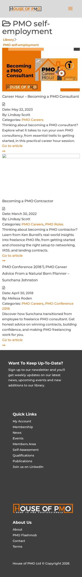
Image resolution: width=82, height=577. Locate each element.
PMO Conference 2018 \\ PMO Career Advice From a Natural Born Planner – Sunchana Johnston (35, 273)
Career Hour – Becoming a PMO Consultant (40, 96)
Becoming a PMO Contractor (27, 201)
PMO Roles (54, 224)
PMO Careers (33, 120)
